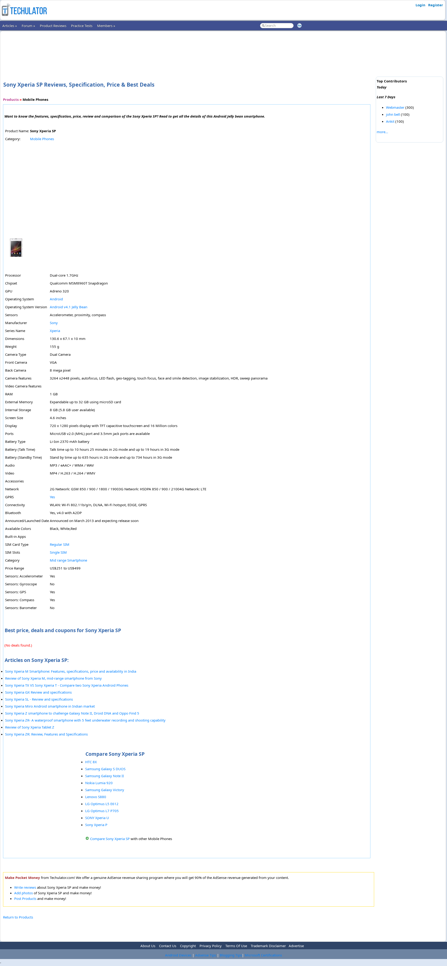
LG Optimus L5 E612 (102, 803)
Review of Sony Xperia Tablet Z (29, 727)
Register (435, 5)
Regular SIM (59, 544)
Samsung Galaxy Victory (104, 789)
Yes (52, 497)
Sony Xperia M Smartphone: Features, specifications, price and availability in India (70, 671)
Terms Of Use (236, 945)
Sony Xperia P (96, 824)
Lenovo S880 (95, 796)
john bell (393, 114)
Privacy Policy (211, 945)
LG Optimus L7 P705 (102, 810)
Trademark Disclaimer (268, 945)
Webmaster (395, 107)
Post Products (25, 898)
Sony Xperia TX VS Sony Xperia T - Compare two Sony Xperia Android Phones (66, 685)
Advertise (296, 945)
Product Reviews (53, 25)
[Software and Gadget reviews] (24, 17)
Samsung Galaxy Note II (104, 775)
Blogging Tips (231, 955)
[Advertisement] (188, 48)
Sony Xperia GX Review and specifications (38, 692)
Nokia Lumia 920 (99, 782)
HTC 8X (91, 761)
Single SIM (58, 552)
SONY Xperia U (97, 817)
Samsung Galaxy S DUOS (105, 768)
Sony (54, 322)
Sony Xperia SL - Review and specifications (39, 699)
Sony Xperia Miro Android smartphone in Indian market (50, 706)
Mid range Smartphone (68, 560)
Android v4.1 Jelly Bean (68, 307)
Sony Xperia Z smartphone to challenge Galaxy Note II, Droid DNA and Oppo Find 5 (72, 713)
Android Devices (178, 955)
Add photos (23, 893)
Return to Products (18, 917)
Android (56, 299)
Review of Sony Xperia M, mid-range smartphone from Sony (53, 678)
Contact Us (167, 945)
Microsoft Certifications (263, 955)
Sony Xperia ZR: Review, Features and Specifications (46, 734)
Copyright (188, 945)
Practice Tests (81, 25)
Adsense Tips (205, 955)
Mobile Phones (42, 138)
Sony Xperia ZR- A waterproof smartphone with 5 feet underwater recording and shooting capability (85, 720)
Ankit (390, 121)
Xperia (55, 330)
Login (420, 5)
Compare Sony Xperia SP (110, 838)
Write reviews (25, 887)
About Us (147, 945)
